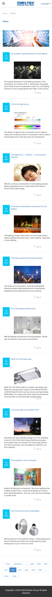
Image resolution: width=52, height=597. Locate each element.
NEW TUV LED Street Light (21, 359)
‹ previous (17, 563)
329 (39, 563)
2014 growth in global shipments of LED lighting (29, 53)
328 (32, 563)
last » (15, 576)
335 (33, 569)
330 (45, 563)
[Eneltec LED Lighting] (26, 3)
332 (13, 569)
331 (6, 569)
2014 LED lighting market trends (23, 308)
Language (45, 3)
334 (26, 569)
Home (5, 13)
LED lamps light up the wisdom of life (25, 409)
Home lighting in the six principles (23, 460)
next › (6, 576)
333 (19, 569)
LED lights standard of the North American (27, 258)
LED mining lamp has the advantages (25, 511)
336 (40, 569)
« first (7, 563)
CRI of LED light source (20, 104)
